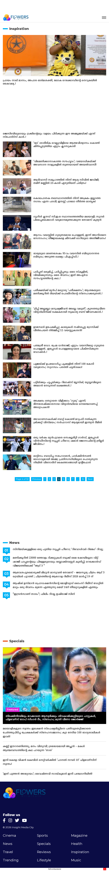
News (14, 543)
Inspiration (19, 29)
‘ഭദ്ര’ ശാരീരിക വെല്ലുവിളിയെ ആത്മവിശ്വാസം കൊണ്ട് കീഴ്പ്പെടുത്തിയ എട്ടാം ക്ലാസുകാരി (66, 144)
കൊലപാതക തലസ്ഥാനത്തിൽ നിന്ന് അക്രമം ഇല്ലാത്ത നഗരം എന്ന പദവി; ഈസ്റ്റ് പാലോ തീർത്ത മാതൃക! (67, 200)
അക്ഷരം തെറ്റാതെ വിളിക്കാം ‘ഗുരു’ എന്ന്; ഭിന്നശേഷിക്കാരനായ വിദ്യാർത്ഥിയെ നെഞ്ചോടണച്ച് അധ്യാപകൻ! (65, 404)
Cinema (9, 836)
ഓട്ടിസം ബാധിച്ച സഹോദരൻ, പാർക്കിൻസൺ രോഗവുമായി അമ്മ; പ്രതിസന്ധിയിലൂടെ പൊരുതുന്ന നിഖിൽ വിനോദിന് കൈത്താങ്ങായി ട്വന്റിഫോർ (65, 459)
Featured (12, 709)
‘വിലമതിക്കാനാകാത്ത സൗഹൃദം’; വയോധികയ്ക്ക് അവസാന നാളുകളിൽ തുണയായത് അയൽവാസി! (64, 163)
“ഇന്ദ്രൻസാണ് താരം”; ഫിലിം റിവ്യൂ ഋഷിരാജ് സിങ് (44, 594)
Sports (42, 836)
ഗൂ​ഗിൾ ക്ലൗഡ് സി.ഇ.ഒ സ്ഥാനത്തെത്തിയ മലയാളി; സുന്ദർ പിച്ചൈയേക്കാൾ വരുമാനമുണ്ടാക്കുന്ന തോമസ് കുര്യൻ (68, 218)
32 (83, 479)
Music (76, 860)
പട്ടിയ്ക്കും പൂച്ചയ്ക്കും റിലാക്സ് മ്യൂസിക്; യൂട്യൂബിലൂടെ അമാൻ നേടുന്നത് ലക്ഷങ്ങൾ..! (67, 384)
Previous (36, 479)
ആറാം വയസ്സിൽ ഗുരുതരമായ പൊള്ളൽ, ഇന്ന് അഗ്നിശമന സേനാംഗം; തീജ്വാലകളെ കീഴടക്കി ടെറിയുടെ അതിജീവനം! (69, 237)
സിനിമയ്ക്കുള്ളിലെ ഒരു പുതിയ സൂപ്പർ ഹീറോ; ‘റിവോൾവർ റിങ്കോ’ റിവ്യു (58, 549)
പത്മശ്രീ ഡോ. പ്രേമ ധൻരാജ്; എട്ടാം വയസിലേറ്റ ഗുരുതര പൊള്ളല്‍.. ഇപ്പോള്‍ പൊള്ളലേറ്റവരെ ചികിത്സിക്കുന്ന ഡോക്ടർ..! (68, 349)
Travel (8, 852)
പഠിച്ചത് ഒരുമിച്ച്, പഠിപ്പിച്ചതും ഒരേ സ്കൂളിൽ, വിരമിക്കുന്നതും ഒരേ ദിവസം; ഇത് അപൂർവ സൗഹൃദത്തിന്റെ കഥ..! (60, 275)
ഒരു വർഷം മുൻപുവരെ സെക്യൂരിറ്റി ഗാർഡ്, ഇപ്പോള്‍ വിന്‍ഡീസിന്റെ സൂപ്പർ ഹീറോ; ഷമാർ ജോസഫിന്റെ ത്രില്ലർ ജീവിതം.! (68, 441)
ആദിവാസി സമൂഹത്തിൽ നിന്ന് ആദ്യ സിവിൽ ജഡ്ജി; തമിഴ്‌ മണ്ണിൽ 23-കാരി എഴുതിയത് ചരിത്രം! (66, 181)
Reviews (44, 852)
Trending (10, 860)
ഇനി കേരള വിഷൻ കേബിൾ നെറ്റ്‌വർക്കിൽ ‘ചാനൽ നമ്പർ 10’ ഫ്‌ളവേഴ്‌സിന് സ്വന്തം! (50, 762)
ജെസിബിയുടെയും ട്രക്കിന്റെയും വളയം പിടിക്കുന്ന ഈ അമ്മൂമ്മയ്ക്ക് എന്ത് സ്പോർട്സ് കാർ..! (49, 135)
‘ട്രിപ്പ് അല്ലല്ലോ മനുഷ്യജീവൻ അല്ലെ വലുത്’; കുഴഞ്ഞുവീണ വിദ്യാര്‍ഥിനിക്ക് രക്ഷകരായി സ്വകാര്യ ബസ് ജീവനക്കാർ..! (69, 310)
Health (76, 844)
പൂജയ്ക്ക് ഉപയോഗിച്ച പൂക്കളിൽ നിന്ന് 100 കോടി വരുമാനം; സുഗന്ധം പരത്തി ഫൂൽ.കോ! (63, 365)
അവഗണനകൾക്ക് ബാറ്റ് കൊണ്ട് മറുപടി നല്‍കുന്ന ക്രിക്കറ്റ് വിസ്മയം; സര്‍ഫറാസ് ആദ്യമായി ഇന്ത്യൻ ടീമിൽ (67, 421)
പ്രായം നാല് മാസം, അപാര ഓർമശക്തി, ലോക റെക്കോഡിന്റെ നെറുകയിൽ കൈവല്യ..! (50, 82)
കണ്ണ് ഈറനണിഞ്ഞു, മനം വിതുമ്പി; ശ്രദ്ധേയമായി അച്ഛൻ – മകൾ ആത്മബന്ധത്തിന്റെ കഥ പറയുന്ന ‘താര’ (44, 748)
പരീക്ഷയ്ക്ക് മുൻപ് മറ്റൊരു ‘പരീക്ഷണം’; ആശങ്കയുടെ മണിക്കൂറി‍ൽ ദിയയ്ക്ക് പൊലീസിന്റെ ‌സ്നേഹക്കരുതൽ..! (67, 292)
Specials (16, 641)
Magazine (79, 836)
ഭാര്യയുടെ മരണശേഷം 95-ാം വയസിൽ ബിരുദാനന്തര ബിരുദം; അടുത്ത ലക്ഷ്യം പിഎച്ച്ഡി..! (66, 255)
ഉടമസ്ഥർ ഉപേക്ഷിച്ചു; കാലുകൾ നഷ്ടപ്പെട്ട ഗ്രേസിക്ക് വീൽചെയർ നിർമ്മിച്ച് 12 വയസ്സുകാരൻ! (65, 329)
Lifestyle (44, 860)
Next (90, 479)
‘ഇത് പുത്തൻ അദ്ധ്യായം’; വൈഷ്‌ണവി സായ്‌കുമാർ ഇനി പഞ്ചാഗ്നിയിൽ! (47, 774)
